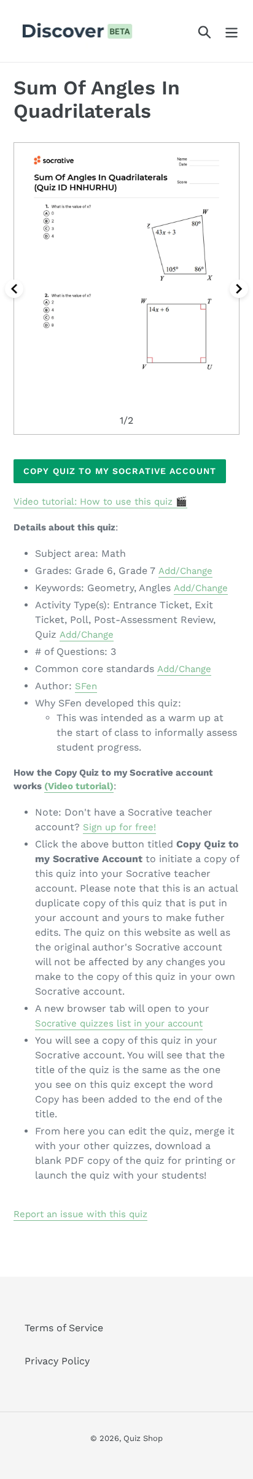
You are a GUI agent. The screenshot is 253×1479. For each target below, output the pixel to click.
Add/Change (185, 570)
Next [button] (239, 289)
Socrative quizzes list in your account (119, 1023)
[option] (126, 288)
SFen (86, 686)
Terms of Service (64, 1328)
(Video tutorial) (79, 786)
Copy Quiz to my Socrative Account (119, 471)
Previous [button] (14, 289)
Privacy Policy (57, 1361)
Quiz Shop (143, 1438)
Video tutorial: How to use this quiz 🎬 (100, 501)
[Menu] (231, 31)
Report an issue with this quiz (80, 1214)
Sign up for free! (119, 827)
